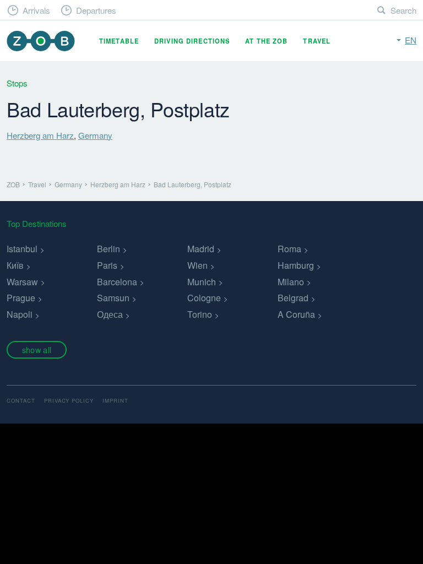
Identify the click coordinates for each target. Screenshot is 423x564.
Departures (96, 10)
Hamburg (296, 265)
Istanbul (22, 248)
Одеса (110, 314)
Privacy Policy (69, 400)
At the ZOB (266, 40)
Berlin (108, 248)
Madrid (200, 248)
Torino (199, 314)
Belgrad (293, 297)
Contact (21, 400)
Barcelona (117, 281)
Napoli (19, 314)
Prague (21, 297)
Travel (316, 40)
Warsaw (22, 281)
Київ (15, 265)
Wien (197, 265)
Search (403, 10)
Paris (107, 265)
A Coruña (296, 314)
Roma (289, 248)
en (410, 40)
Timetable (119, 40)
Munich (201, 281)
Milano (291, 281)
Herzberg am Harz (40, 135)
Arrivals (36, 10)
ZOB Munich (41, 41)
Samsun (113, 297)
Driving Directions (192, 40)
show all (36, 349)
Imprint (115, 400)
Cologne (204, 297)
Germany (95, 135)
